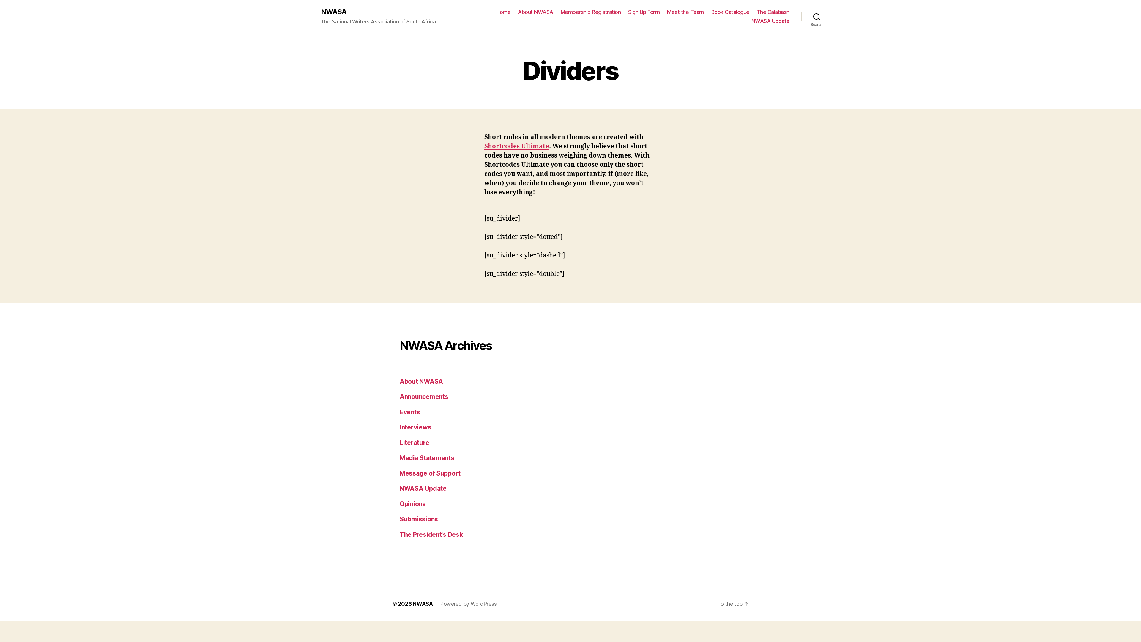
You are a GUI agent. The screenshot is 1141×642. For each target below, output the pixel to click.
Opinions (413, 504)
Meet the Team (685, 12)
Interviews (415, 427)
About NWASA (535, 12)
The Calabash (773, 12)
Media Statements (427, 458)
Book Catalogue (730, 12)
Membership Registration (591, 12)
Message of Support (430, 473)
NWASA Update (770, 21)
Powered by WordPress (468, 604)
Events (410, 412)
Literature (414, 442)
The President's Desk (431, 534)
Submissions (419, 519)
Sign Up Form (644, 12)
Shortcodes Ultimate (516, 146)
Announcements (424, 396)
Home (503, 12)
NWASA (333, 11)
